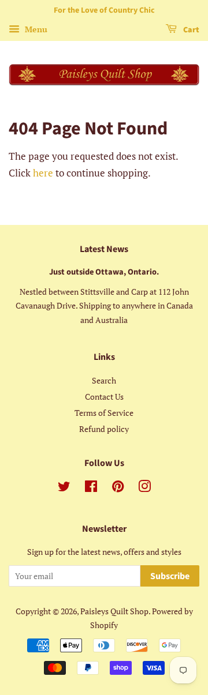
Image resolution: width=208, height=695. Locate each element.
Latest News (104, 249)
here (43, 172)
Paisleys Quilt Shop (114, 611)
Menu (35, 29)
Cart (190, 30)
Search (104, 380)
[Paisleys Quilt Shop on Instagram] (144, 488)
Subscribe (170, 576)
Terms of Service (104, 412)
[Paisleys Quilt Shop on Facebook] (91, 488)
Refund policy (104, 428)
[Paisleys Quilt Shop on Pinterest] (118, 488)
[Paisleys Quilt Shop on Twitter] (64, 488)
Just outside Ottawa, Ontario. (104, 272)
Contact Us (104, 396)
